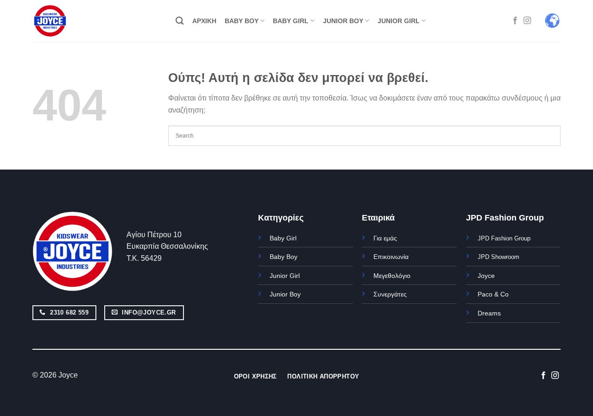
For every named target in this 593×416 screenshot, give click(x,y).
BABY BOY (242, 21)
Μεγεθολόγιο (391, 275)
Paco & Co (493, 294)
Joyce (486, 275)
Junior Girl (285, 275)
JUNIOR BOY (343, 21)
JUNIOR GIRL (399, 21)
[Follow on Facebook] (515, 21)
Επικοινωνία (391, 256)
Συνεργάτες (390, 294)
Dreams (489, 313)
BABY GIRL (291, 21)
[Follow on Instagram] (527, 21)
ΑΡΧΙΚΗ (204, 21)
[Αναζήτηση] (179, 21)
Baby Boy (283, 256)
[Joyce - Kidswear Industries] (55, 21)
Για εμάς (385, 238)
